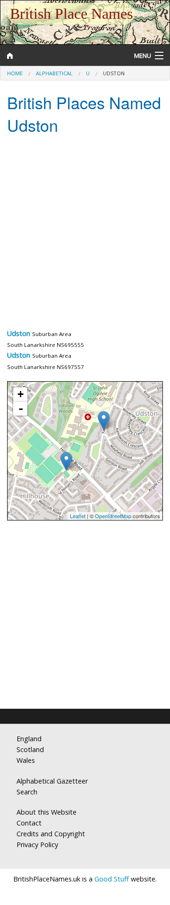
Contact (29, 822)
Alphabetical (54, 73)
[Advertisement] (85, 234)
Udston (18, 333)
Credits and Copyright (51, 833)
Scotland (30, 749)
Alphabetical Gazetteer (52, 781)
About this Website (46, 812)
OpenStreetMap (113, 516)
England (29, 738)
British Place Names (71, 13)
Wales (26, 760)
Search (27, 791)
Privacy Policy (37, 844)
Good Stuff (111, 878)
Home (15, 73)
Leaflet (77, 516)
